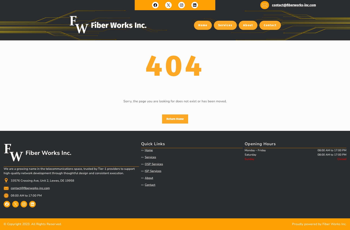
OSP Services (154, 164)
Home (202, 25)
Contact (270, 25)
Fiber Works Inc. (119, 25)
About (248, 25)
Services (225, 25)
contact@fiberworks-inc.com (294, 5)
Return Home (175, 119)
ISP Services (153, 171)
